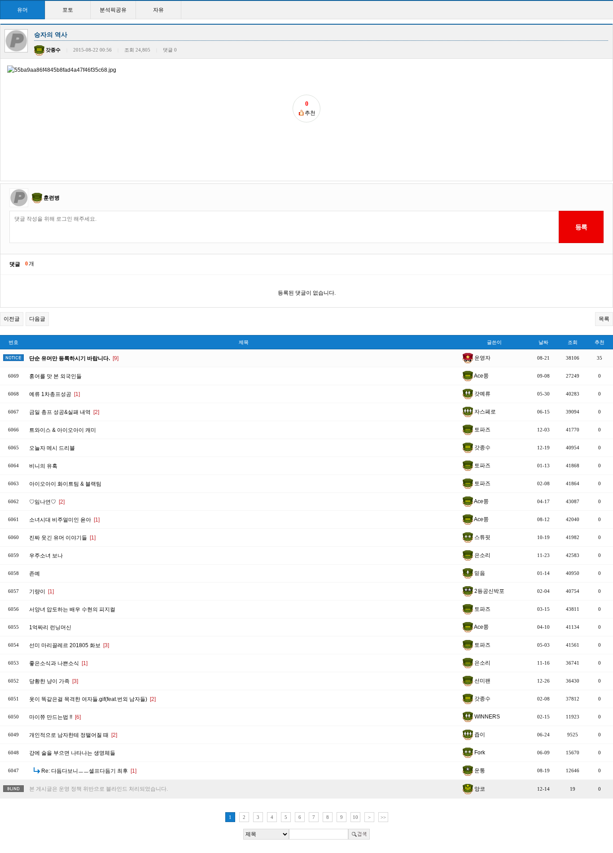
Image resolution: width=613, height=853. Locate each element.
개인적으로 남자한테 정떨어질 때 (73, 735)
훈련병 (52, 198)
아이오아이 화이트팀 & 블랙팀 (65, 484)
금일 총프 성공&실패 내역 (64, 412)
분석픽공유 (113, 10)
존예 (34, 573)
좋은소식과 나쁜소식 (58, 663)
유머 (22, 10)
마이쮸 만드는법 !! (55, 717)
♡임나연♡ (47, 502)
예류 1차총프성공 (54, 394)
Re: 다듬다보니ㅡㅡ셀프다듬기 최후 (88, 771)
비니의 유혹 (43, 466)
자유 (158, 10)
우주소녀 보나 (46, 556)
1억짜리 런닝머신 (50, 627)
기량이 (41, 591)
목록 (604, 319)
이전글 (12, 319)
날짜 (543, 342)
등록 (581, 227)
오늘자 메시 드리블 (52, 448)
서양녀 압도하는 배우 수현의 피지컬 (72, 609)
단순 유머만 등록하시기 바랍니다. (73, 358)
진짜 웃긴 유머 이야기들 (62, 538)
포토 (67, 10)
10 (355, 817)
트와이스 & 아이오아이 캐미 (62, 430)
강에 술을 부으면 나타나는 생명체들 (72, 753)
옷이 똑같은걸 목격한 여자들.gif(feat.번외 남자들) (92, 699)
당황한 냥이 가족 (53, 681)
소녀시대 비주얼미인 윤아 (64, 520)
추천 (599, 342)
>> (383, 817)
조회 (573, 342)
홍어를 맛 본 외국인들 (55, 376)
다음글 (37, 319)
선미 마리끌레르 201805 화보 (69, 645)
